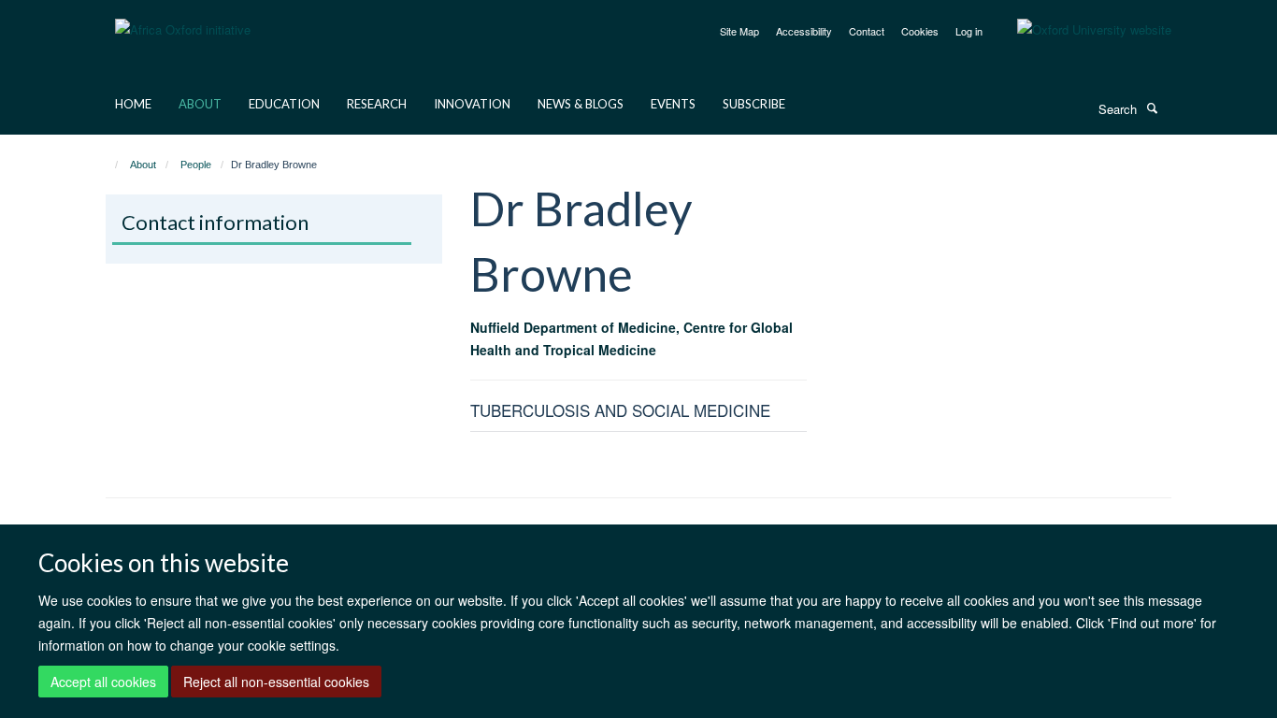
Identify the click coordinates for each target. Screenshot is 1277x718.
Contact (866, 30)
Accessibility (804, 30)
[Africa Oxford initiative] (183, 18)
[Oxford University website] (1080, 30)
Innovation (472, 103)
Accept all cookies (103, 681)
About (200, 103)
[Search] (1151, 107)
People (195, 164)
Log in (969, 30)
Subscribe (754, 103)
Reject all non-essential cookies (276, 681)
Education (284, 103)
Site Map (739, 30)
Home (133, 103)
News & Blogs (581, 103)
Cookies (920, 30)
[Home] (108, 164)
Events (673, 103)
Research (377, 103)
